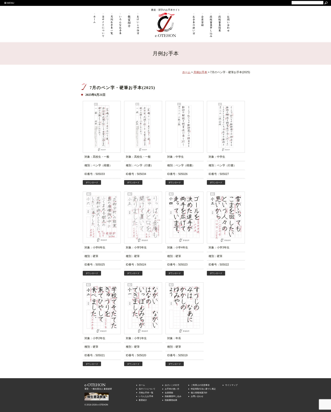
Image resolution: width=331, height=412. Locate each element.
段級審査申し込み (173, 396)
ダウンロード (92, 182)
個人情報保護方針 (199, 392)
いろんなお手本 (146, 396)
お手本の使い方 (172, 389)
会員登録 (169, 392)
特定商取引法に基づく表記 (203, 389)
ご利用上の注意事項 (200, 385)
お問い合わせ (197, 396)
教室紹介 (143, 400)
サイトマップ (231, 385)
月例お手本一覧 (146, 392)
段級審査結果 (171, 400)
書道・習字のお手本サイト (165, 9)
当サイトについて (147, 389)
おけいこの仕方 (172, 385)
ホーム (142, 385)
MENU (10, 3)
